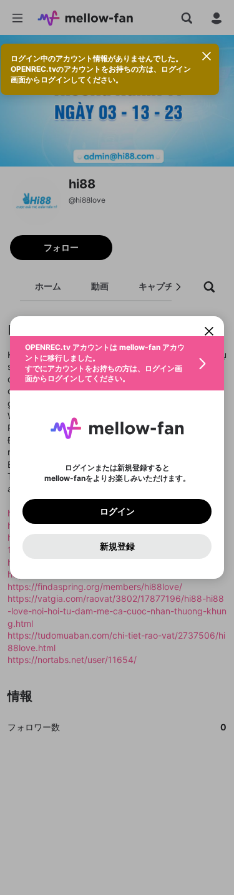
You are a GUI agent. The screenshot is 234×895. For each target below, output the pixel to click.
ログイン (117, 511)
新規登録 (117, 546)
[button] (117, 363)
